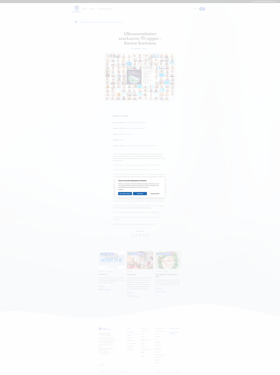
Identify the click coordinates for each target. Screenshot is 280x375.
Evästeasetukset (154, 193)
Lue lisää (120, 189)
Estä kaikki (140, 193)
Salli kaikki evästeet (125, 193)
